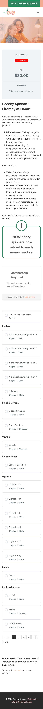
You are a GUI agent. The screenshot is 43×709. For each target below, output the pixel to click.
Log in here (30, 297)
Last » (6, 642)
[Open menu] (38, 12)
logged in (18, 670)
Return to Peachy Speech (24, 3)
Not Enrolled (21, 60)
